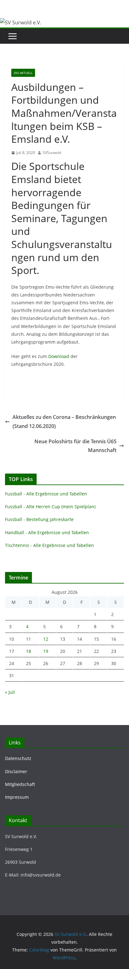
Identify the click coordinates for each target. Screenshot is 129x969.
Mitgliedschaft (20, 784)
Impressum (17, 797)
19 (45, 651)
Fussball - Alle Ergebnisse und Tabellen (46, 494)
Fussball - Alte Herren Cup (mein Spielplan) (50, 506)
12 (45, 639)
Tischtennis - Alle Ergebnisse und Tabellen (49, 545)
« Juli (10, 692)
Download (58, 356)
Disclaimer (16, 771)
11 (28, 639)
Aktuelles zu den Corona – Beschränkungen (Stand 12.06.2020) (64, 422)
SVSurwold (52, 152)
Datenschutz (18, 758)
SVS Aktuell (23, 73)
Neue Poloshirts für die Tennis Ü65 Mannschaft (75, 446)
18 (28, 651)
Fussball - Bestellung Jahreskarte (39, 519)
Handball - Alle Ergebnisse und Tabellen (47, 532)
